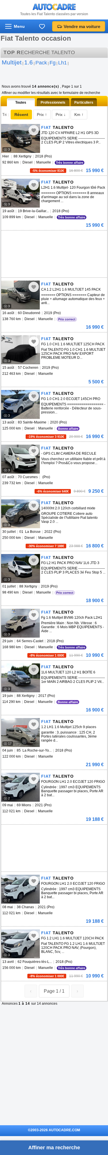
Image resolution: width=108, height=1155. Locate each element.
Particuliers (83, 102)
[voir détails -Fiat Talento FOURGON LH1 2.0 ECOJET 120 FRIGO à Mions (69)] (20, 787)
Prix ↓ (61, 114)
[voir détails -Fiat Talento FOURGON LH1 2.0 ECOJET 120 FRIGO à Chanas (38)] (20, 889)
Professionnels (53, 102)
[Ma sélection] (42, 26)
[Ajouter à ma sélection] (34, 130)
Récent (21, 114)
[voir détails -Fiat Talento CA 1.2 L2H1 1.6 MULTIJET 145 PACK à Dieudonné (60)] (20, 295)
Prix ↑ (42, 114)
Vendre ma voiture (82, 26)
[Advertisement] (44, 239)
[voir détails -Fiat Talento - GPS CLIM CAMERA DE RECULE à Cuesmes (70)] (20, 459)
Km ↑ (79, 114)
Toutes (20, 102)
